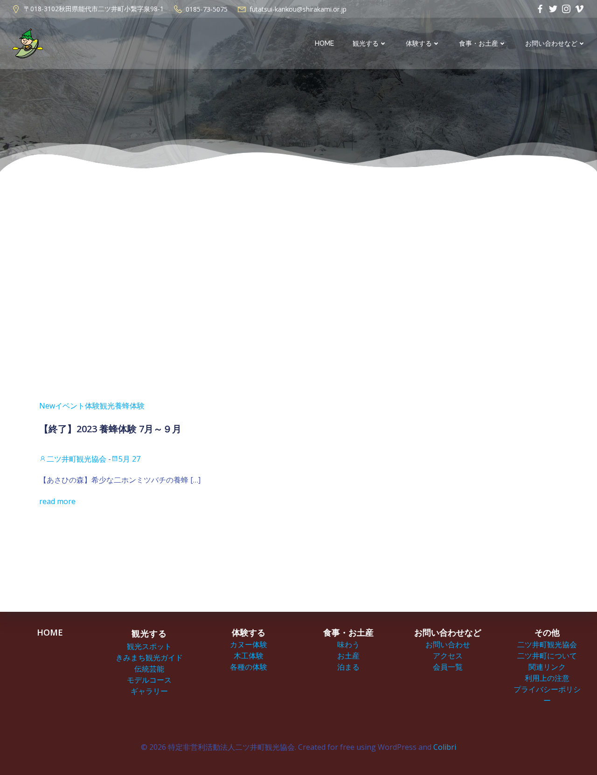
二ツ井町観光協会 (76, 459)
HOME (324, 43)
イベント (70, 406)
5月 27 (129, 459)
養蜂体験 (130, 406)
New (47, 406)
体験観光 (100, 406)
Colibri (444, 747)
